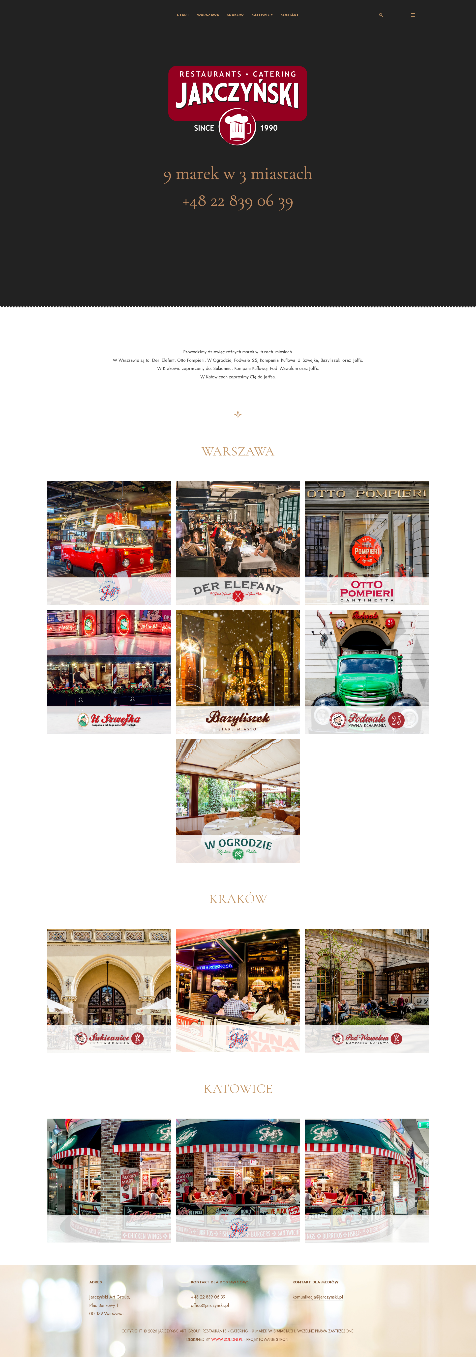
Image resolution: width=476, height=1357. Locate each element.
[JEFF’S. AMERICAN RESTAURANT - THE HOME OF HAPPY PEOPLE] (109, 542)
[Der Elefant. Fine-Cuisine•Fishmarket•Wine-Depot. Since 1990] (238, 542)
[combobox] (383, 15)
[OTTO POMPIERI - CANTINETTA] (367, 542)
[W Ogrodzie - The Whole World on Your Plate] (238, 800)
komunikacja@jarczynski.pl (318, 1297)
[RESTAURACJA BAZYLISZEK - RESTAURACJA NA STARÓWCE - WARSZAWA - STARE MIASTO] (238, 671)
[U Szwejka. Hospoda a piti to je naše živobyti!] (109, 671)
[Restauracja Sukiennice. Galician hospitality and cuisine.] (109, 990)
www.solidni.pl (227, 1339)
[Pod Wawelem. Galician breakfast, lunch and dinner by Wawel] (367, 990)
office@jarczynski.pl (210, 1305)
